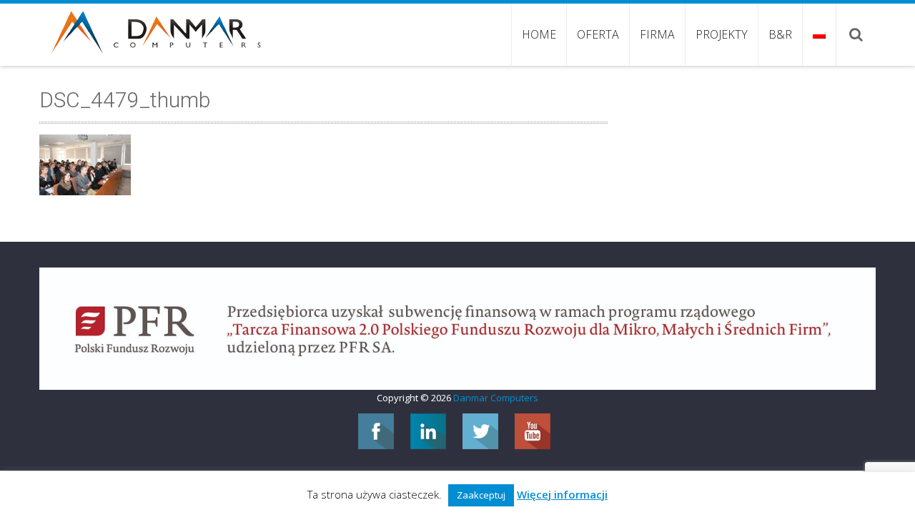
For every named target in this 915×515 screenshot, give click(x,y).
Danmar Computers (495, 397)
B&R (780, 34)
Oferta (598, 34)
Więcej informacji (562, 494)
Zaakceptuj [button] (481, 495)
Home (539, 34)
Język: (819, 34)
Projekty (722, 34)
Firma (657, 34)
